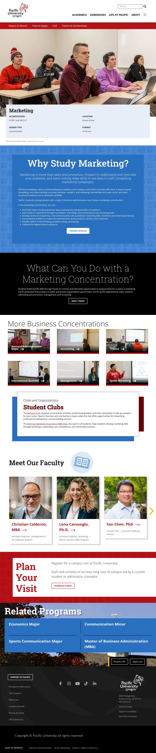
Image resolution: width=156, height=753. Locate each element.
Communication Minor (105, 624)
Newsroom (14, 699)
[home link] (132, 682)
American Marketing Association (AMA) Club (47, 423)
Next (151, 511)
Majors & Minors (18, 25)
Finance (114, 348)
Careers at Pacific (17, 706)
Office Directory (16, 719)
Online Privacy (125, 706)
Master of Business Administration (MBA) (116, 644)
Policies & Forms (16, 713)
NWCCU (23, 120)
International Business (25, 380)
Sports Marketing (120, 380)
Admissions (98, 14)
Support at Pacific (20, 677)
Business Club (33, 413)
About (135, 14)
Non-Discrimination (128, 716)
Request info (119, 661)
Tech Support (15, 693)
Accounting (67, 348)
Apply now (137, 661)
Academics (79, 14)
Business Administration (40, 748)
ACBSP (12, 120)
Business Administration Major (16, 141)
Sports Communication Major (36, 641)
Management (69, 380)
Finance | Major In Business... (85, 748)
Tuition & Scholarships (74, 25)
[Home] (18, 10)
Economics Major (24, 624)
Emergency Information (19, 686)
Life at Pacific (118, 14)
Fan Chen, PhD (120, 524)
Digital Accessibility (127, 711)
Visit (54, 25)
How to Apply (39, 25)
